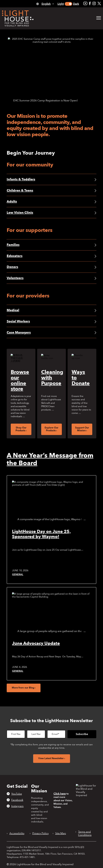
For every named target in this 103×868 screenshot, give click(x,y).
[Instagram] (94, 3)
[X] (99, 3)
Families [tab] (13, 245)
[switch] (68, 4)
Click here (60, 793)
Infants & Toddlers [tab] (21, 179)
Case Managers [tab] (19, 332)
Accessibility (16, 833)
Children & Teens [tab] (20, 190)
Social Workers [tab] (18, 321)
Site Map (60, 833)
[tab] (45, 3)
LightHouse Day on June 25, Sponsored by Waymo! (41, 534)
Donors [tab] (12, 267)
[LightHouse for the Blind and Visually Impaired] (86, 795)
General (17, 574)
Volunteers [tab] (15, 278)
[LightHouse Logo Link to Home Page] (18, 18)
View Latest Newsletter (51, 758)
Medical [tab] (13, 310)
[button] (98, 18)
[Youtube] (85, 3)
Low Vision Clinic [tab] (20, 212)
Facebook (17, 800)
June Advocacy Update (36, 643)
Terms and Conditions (84, 833)
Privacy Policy (40, 833)
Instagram (17, 806)
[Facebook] (90, 3)
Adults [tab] (12, 201)
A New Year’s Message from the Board (50, 459)
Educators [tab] (14, 256)
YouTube (16, 793)
